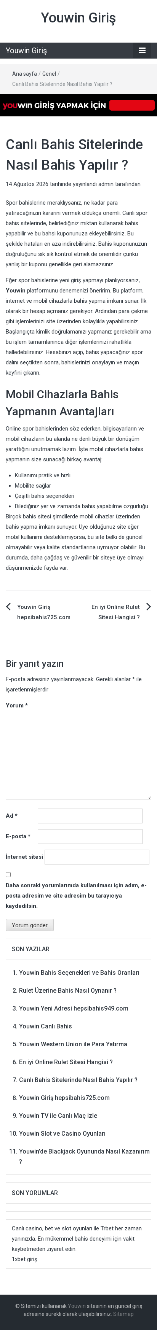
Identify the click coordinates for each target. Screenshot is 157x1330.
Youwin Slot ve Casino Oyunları (62, 1133)
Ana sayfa (24, 74)
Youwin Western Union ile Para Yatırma (73, 1044)
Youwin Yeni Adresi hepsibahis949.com (73, 1008)
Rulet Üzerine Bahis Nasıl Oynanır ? (68, 990)
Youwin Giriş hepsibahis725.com (64, 1097)
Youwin (77, 1306)
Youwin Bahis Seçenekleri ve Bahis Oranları (79, 972)
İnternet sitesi (24, 856)
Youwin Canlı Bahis (45, 1026)
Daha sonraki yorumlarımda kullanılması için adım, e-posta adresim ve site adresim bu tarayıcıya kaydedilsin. (76, 895)
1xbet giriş (24, 1259)
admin (106, 184)
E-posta (18, 836)
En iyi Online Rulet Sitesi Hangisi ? (66, 1062)
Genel (49, 74)
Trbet (107, 1228)
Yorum (17, 705)
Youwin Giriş (78, 18)
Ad (12, 815)
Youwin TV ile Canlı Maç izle (58, 1115)
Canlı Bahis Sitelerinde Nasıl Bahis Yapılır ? (78, 1080)
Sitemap (123, 1314)
